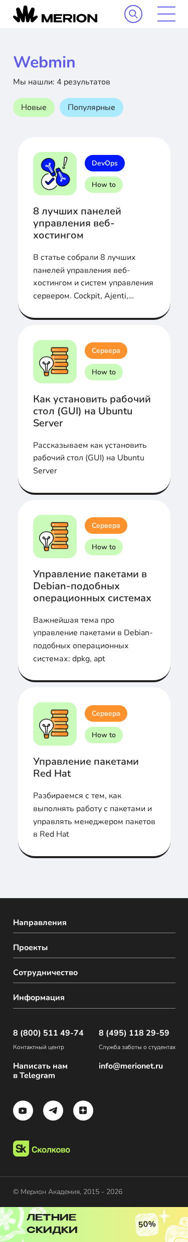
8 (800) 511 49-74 (48, 1033)
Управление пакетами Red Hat (86, 767)
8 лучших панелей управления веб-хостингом (77, 223)
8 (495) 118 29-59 (134, 1033)
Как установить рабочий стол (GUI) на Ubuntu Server (92, 411)
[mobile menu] (166, 14)
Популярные (91, 107)
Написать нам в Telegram (40, 1071)
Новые (34, 107)
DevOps (105, 163)
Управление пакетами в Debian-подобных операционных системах (92, 586)
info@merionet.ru (131, 1066)
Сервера (106, 350)
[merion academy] (55, 13)
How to (104, 184)
